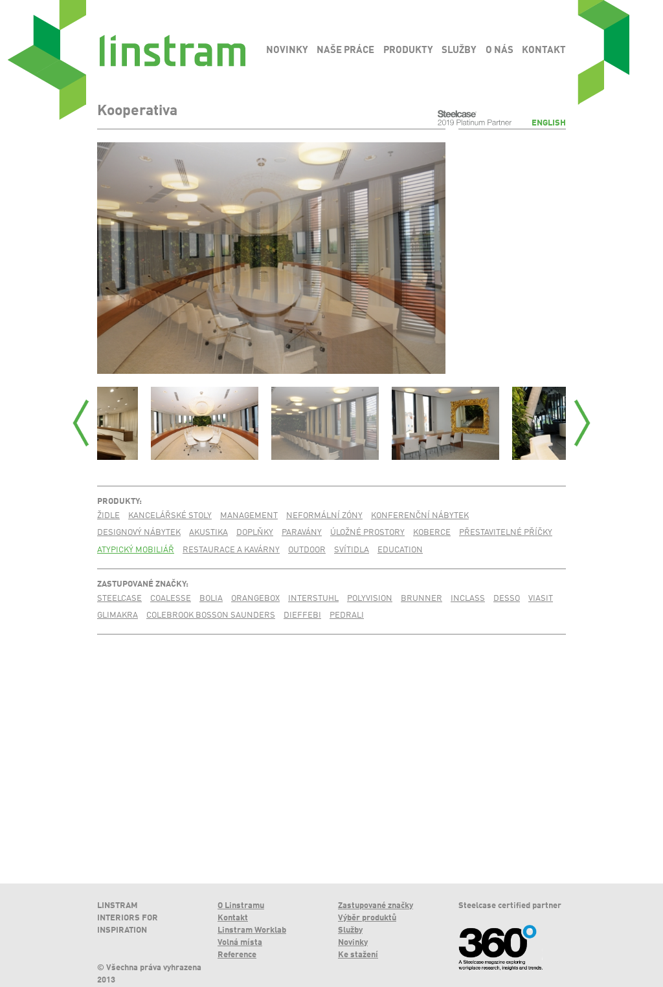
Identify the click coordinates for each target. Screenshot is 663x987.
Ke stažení (358, 955)
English (549, 123)
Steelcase (119, 598)
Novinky (353, 942)
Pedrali (347, 615)
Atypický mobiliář (135, 550)
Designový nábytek (139, 532)
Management (249, 516)
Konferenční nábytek (420, 516)
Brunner (421, 598)
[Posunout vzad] (81, 423)
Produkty (118, 501)
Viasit (540, 598)
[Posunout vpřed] (582, 423)
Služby (350, 930)
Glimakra (117, 615)
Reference (237, 955)
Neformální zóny (324, 516)
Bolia (211, 598)
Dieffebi (302, 615)
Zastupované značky (141, 584)
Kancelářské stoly (170, 516)
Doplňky (254, 532)
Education (400, 550)
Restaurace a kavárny (231, 550)
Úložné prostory (367, 532)
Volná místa (240, 942)
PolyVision (369, 598)
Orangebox (255, 598)
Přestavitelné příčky (505, 532)
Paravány (302, 532)
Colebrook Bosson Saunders (210, 615)
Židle (108, 516)
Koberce (432, 532)
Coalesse (170, 598)
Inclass (468, 598)
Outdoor (307, 550)
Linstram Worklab (252, 930)
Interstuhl (313, 598)
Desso (506, 598)
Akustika (208, 532)
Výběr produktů (367, 918)
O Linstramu (241, 906)
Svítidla (351, 550)
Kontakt (233, 918)
